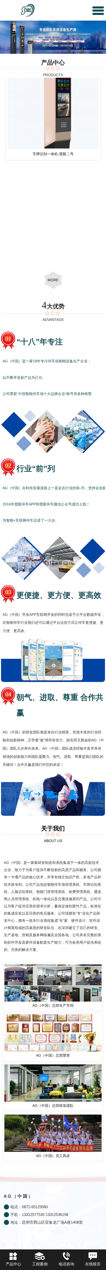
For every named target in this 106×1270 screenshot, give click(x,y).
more (53, 280)
